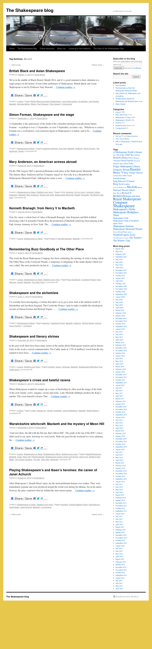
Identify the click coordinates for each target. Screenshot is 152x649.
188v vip (118, 139)
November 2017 (121, 377)
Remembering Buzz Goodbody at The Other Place (46, 249)
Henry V (53, 238)
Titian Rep (45, 459)
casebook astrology (50, 148)
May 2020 (119, 305)
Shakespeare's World (25, 148)
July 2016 (118, 420)
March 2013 (119, 527)
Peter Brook (117, 193)
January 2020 (120, 315)
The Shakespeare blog (29, 10)
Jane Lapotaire (120, 85)
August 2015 (120, 449)
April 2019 (119, 339)
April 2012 (119, 556)
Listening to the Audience (79, 48)
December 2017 (121, 374)
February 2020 (120, 313)
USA (11, 197)
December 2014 (121, 471)
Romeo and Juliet (47, 195)
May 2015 (119, 457)
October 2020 (120, 291)
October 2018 (120, 353)
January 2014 (120, 500)
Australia (64, 504)
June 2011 (119, 583)
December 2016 (121, 406)
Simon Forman (89, 148)
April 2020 (119, 307)
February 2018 (120, 369)
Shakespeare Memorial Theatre (67, 195)
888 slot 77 (119, 136)
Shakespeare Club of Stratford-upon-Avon (126, 222)
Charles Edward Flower (78, 504)
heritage (51, 367)
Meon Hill (27, 456)
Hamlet (20, 282)
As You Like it (80, 192)
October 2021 (120, 275)
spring (130, 232)
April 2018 (119, 364)
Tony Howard (55, 104)
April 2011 (119, 588)
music (140, 187)
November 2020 (121, 289)
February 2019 (120, 345)
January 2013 (120, 532)
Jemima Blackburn (70, 410)
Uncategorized (120, 128)
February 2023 (120, 254)
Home (12, 48)
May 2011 (119, 586)
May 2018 (119, 361)
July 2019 (118, 331)
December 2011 (121, 567)
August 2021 (120, 278)
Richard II (126, 192)
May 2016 (119, 425)
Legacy (20, 101)
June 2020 (119, 302)
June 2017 (119, 390)
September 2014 (121, 479)
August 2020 (120, 297)
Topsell (21, 151)
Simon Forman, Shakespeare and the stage (41, 114)
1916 (63, 192)
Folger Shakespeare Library (126, 166)
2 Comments (46, 507)
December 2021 (121, 270)
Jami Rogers (94, 101)
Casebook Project (57, 323)
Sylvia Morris (40, 74)
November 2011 (121, 570)
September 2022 (121, 257)
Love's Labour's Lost (119, 187)
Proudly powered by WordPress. (127, 596)
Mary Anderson (32, 195)
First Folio (128, 163)
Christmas (116, 161)
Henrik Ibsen (14, 507)
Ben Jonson (135, 155)
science (98, 323)
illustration (58, 410)
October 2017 (120, 380)
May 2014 (119, 489)
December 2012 (121, 535)
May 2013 (119, 521)
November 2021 (121, 273)
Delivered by (132, 68)
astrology (46, 323)
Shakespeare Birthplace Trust (90, 367)
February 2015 (120, 465)
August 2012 (120, 545)
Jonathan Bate (117, 176)
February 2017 (120, 401)
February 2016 (120, 433)
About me (61, 48)
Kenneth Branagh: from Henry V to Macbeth (42, 208)
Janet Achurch (26, 507)
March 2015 (119, 463)
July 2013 (118, 516)
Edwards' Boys (118, 163)
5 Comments (67, 104)
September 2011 (121, 575)
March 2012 (119, 559)
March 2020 (119, 310)
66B (116, 141)
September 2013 (121, 511)
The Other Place (38, 282)
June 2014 (119, 487)
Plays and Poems (121, 114)
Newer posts (98, 64)
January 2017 (120, 404)
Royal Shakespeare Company (127, 200)
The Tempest (135, 237)
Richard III (119, 196)
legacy (58, 367)
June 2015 (119, 455)
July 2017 (118, 388)
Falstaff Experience (93, 454)
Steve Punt (83, 456)
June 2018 (119, 358)
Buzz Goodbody (74, 279)
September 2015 (121, 447)
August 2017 (120, 385)
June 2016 (119, 422)
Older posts (15, 64)
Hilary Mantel (120, 104)
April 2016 (119, 428)
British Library (120, 157)
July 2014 (118, 484)
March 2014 (119, 495)
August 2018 (120, 356)
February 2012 (120, 562)
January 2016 (120, 436)
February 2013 (120, 529)
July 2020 (118, 299)
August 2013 (120, 513)
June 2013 (119, 519)
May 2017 (119, 393)
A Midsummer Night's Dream (127, 152)
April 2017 (119, 396)
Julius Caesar (127, 175)
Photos (126, 139)
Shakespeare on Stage (26, 192)
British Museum (133, 158)
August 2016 (120, 417)
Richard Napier (88, 323)
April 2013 (119, 524)
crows (33, 410)
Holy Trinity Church (133, 172)
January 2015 (120, 468)
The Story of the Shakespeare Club (108, 48)
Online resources (47, 48)
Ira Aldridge (83, 101)
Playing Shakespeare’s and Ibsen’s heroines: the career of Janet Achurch (53, 472)
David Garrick (127, 160)
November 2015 (121, 441)
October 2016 (120, 412)
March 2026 (119, 249)
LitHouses (66, 367)
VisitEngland (14, 369)
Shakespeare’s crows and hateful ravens (39, 380)
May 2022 (119, 265)
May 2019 (119, 337)
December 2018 (121, 347)
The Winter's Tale (96, 195)
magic (19, 456)
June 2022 (119, 262)
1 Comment (27, 325)
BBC (128, 155)
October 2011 (120, 572)
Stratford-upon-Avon (45, 192)
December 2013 (121, 503)
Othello (33, 104)
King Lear (118, 184)
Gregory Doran (121, 169)
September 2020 (121, 294)
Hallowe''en (41, 410)
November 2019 (121, 321)
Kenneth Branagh (65, 238)
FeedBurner (137, 68)
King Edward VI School (123, 181)
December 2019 (121, 318)
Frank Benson (94, 504)
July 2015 (118, 452)
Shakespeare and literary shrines (34, 336)
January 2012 (120, 564)
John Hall (62, 148)
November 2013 (121, 505)
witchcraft (54, 459)
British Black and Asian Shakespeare (37, 71)
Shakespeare (124, 205)
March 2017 (119, 398)
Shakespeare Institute (123, 226)
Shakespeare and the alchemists (33, 292)
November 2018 (121, 350)
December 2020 (121, 286)
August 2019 (120, 329)
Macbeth (12, 104)
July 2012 (118, 548)
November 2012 (121, 537)
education (136, 161)
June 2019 (119, 334)
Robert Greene (93, 410)
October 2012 (120, 540)
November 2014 (121, 473)
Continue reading (65, 87)
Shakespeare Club (120, 218)
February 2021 (120, 283)
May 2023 (119, 251)
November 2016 (121, 409)
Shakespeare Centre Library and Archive (61, 456)
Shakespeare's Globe (124, 209)
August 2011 (120, 578)
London (127, 184)
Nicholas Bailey (23, 104)
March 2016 (119, 430)
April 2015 (119, 460)
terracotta (85, 195)
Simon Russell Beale (120, 232)
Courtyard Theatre (88, 279)
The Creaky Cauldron (23, 459)
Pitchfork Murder (38, 456)
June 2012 (119, 551)
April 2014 (119, 492)
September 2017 (121, 382)
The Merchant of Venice (121, 238)
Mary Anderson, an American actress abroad (43, 161)
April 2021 (119, 281)
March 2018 (119, 366)
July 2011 (118, 580)
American (70, 192)
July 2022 (118, 259)
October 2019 (120, 323)
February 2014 (120, 497)
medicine (79, 148)
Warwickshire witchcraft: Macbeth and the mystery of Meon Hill (56, 423)
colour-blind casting (69, 101)
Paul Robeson (43, 104)
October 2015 (120, 444)
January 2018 (120, 372)
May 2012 (119, 554)
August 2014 (120, 481)
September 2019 (121, 326)
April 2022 (119, 267)
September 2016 (121, 414)
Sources (118, 122)
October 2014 (120, 476)
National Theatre (121, 189)
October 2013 (120, 508)
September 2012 (121, 543)
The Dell (36, 459)
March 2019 (119, 342)
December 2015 (121, 438)
